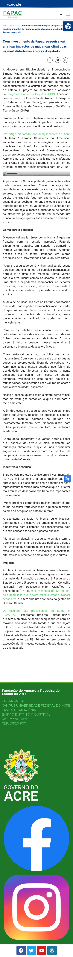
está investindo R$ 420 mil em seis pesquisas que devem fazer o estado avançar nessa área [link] (36, 595)
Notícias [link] (14, 25)
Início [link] (5, 25)
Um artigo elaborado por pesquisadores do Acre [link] (36, 134)
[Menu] (68, 14)
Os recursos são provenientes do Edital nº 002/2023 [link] (36, 613)
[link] (68, 26)
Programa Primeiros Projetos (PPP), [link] (31, 94)
